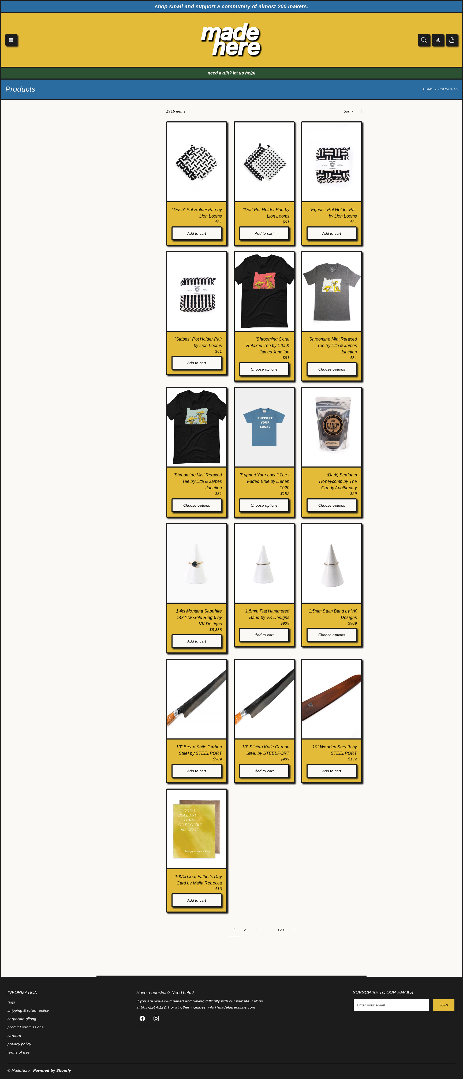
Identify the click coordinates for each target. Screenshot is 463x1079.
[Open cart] (452, 40)
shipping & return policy (28, 1010)
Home (428, 89)
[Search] (424, 40)
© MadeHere (19, 1070)
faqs (11, 1002)
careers (14, 1035)
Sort (346, 111)
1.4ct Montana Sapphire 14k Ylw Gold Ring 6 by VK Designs (199, 617)
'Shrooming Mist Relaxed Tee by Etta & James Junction (198, 481)
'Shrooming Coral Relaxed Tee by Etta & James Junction (267, 345)
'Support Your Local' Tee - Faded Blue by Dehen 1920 (264, 481)
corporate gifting (22, 1019)
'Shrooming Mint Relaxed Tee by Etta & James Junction (332, 345)
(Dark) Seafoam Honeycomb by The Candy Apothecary (338, 481)
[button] (11, 40)
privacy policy (19, 1044)
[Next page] (294, 930)
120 (280, 930)
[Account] (438, 40)
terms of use (18, 1052)
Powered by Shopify (52, 1070)
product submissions (26, 1027)
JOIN (443, 1005)
